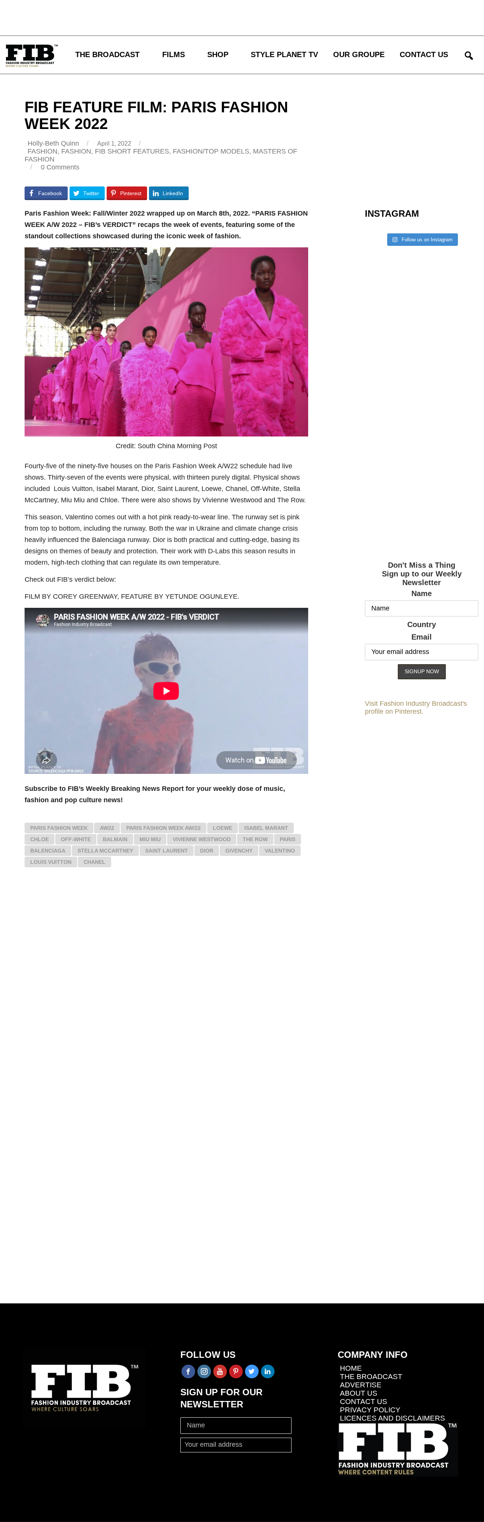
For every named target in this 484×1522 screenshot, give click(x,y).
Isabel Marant (266, 828)
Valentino (280, 851)
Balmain (115, 839)
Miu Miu (150, 839)
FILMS (173, 54)
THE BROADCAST (107, 54)
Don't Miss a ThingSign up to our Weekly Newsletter (422, 574)
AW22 (107, 828)
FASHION (42, 151)
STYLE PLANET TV (284, 54)
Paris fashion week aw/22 (163, 828)
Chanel (94, 862)
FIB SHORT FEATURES (132, 151)
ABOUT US (358, 1393)
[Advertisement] (221, 17)
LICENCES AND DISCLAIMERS (392, 1418)
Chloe (39, 839)
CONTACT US (424, 54)
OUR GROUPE (359, 54)
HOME (351, 1368)
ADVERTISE (361, 1385)
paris (287, 839)
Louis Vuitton (50, 862)
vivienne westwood (202, 839)
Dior (206, 851)
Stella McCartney (105, 851)
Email (421, 637)
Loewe (222, 828)
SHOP (217, 54)
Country (421, 624)
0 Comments (60, 167)
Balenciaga (47, 851)
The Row (255, 839)
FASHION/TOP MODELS (211, 151)
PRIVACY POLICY (370, 1410)
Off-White (76, 839)
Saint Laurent (166, 851)
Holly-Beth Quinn (53, 143)
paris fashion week (59, 828)
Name (421, 593)
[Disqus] (166, 984)
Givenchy (239, 851)
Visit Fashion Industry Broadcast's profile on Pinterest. (416, 707)
